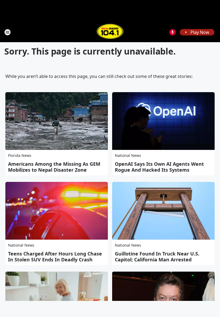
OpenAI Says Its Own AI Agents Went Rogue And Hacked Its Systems (159, 167)
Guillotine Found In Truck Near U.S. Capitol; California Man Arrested (157, 256)
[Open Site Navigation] (7, 32)
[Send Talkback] (172, 32)
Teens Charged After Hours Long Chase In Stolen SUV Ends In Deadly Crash (55, 256)
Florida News (19, 155)
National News (128, 155)
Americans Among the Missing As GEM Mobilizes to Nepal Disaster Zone (54, 167)
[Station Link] (110, 32)
